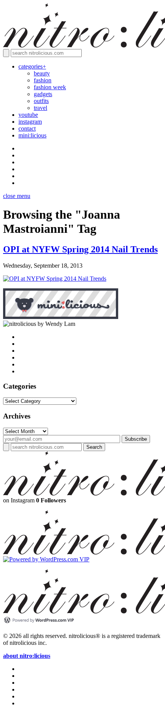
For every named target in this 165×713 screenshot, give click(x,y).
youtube (28, 114)
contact (27, 128)
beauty (42, 73)
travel (40, 108)
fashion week (50, 87)
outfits (41, 101)
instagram (30, 121)
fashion (42, 80)
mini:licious (32, 135)
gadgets (43, 94)
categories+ (32, 66)
